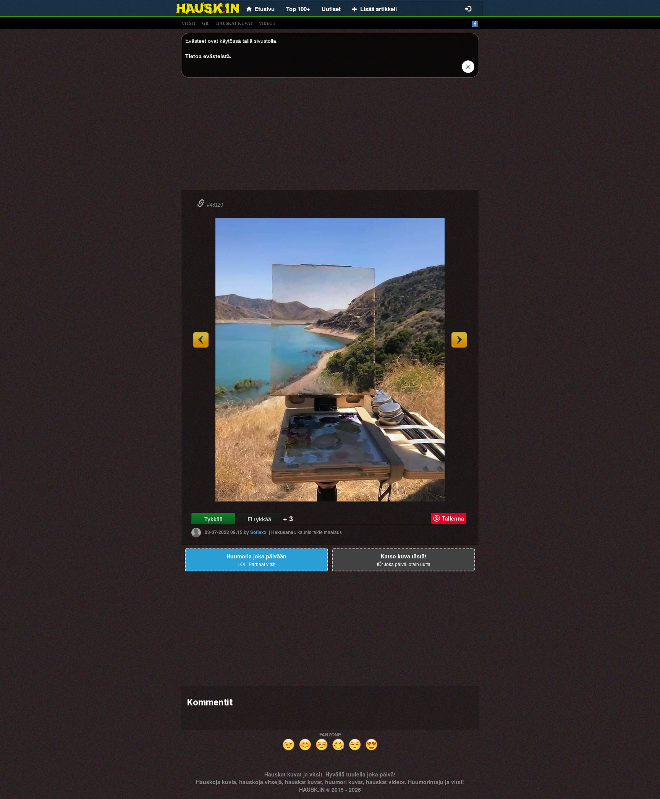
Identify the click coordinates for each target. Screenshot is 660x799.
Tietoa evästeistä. (208, 56)
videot (267, 23)
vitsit (189, 23)
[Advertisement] (330, 136)
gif (206, 23)
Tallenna (453, 518)
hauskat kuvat (234, 23)
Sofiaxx (258, 532)
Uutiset (331, 9)
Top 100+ (298, 9)
